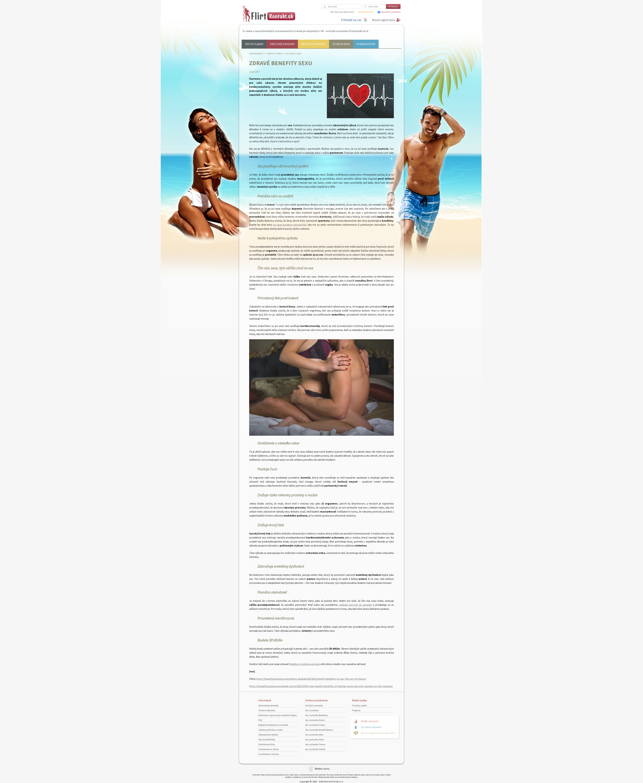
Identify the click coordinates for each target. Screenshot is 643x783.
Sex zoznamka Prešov (315, 725)
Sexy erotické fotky (266, 739)
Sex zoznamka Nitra (314, 734)
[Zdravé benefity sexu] (360, 117)
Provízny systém (359, 705)
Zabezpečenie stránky (268, 734)
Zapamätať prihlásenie (390, 12)
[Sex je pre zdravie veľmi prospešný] (321, 434)
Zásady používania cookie (270, 729)
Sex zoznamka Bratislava (316, 715)
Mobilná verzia (322, 768)
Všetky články (254, 44)
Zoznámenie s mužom (268, 754)
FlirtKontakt (256, 53)
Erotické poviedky (282, 44)
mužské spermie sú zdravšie (355, 604)
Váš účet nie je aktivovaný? (342, 12)
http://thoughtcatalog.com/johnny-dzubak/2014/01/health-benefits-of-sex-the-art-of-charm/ (311, 678)
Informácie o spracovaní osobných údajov (277, 715)
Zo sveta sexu (341, 44)
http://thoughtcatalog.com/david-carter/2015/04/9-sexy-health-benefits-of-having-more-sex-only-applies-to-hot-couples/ (321, 686)
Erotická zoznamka (314, 705)
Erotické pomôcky (313, 44)
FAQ (260, 720)
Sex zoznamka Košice (315, 720)
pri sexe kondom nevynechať (289, 224)
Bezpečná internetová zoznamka (273, 725)
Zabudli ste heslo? (366, 12)
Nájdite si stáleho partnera (305, 664)
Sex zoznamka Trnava (315, 744)
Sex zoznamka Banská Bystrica (319, 729)
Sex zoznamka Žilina (314, 739)
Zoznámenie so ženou (268, 749)
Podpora (356, 710)
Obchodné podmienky (268, 705)
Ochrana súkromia (266, 710)
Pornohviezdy (365, 44)
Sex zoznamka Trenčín (315, 749)
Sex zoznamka (311, 710)
